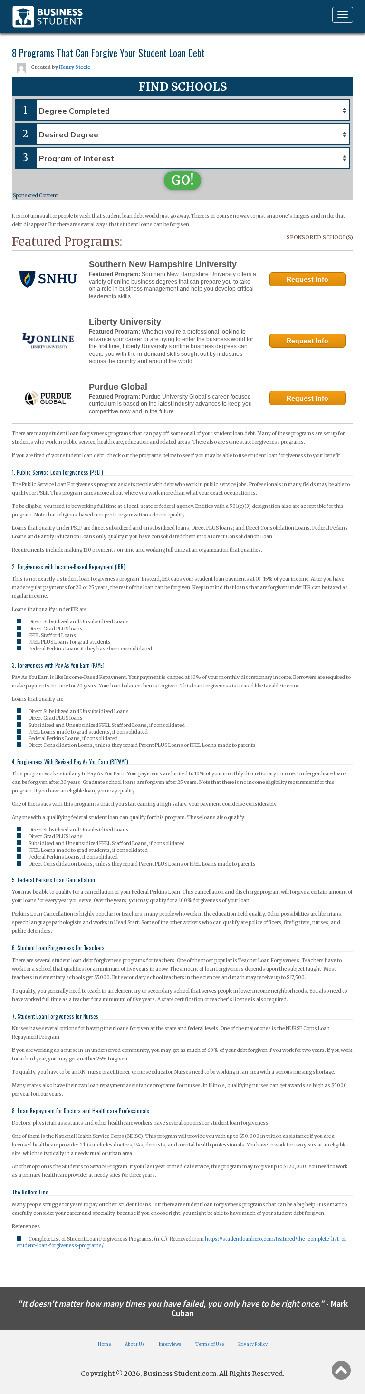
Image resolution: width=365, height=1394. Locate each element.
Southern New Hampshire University (163, 264)
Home (104, 1343)
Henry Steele (74, 67)
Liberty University (125, 321)
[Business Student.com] (47, 16)
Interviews (170, 1343)
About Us (134, 1343)
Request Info (307, 279)
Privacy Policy (253, 1343)
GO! (182, 180)
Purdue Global (118, 386)
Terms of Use (209, 1343)
